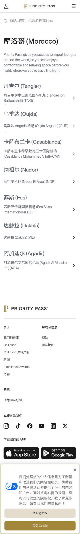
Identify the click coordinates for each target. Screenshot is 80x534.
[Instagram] (6, 426)
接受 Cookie (40, 525)
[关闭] (75, 470)
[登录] (6, 6)
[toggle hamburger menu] (73, 6)
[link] (21, 453)
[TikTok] (18, 426)
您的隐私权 (40, 513)
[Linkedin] (53, 426)
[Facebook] (29, 426)
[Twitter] (65, 426)
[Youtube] (41, 426)
